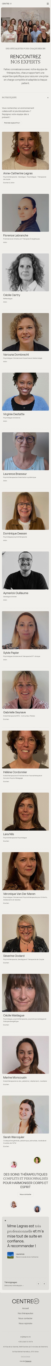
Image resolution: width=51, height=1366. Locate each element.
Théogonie (28, 1361)
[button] (48, 3)
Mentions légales (25, 1356)
